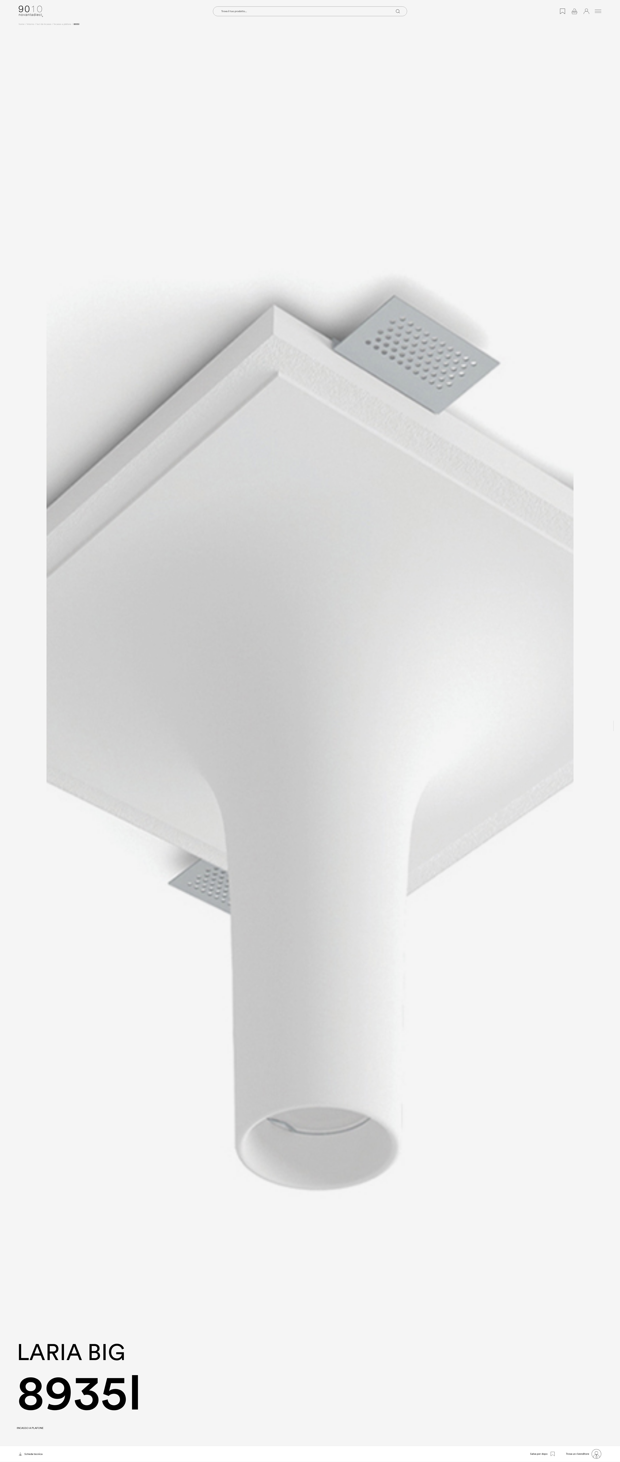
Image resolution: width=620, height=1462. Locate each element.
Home (22, 24)
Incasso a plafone (62, 24)
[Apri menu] (598, 11)
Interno (30, 24)
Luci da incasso (44, 24)
